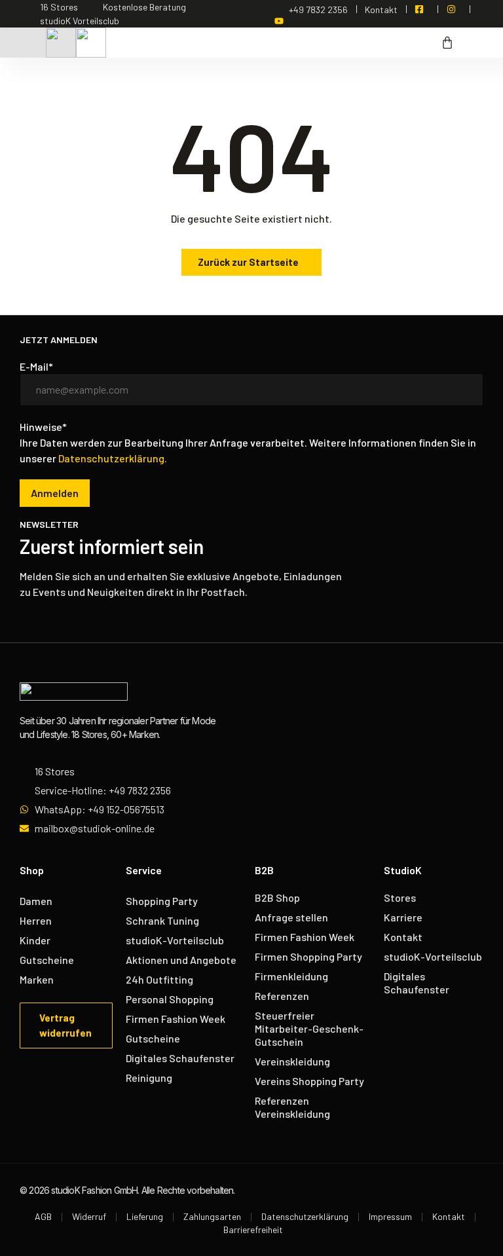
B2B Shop (277, 897)
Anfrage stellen (291, 917)
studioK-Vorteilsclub (175, 940)
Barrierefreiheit (253, 1229)
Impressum (390, 1216)
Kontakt (403, 937)
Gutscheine (47, 959)
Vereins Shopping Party (309, 1081)
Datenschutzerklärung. (112, 458)
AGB (43, 1216)
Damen (36, 901)
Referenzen (282, 995)
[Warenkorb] (447, 42)
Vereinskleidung (292, 1061)
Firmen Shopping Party (308, 956)
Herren (36, 920)
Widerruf (89, 1216)
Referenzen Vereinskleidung (292, 1107)
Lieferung (144, 1216)
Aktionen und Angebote (181, 959)
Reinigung (149, 1077)
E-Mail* (36, 366)
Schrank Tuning (162, 920)
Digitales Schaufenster (180, 1058)
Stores (400, 897)
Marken (37, 979)
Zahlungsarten (212, 1216)
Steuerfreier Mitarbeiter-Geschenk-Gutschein (309, 1028)
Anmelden (55, 493)
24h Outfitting (159, 979)
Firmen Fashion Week (175, 1018)
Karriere (403, 917)
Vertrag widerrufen (65, 1025)
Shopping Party (162, 901)
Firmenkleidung (291, 976)
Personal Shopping (170, 999)
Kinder (35, 940)
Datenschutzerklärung (304, 1216)
